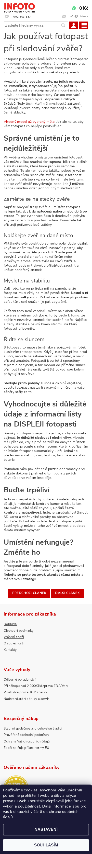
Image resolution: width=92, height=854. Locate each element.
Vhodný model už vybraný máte (29, 121)
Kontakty (10, 650)
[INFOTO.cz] (19, 6)
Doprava (10, 624)
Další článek (67, 593)
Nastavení (46, 829)
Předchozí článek (29, 593)
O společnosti (14, 643)
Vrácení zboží (14, 637)
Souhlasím (46, 845)
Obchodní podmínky (19, 631)
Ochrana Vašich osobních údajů (27, 741)
